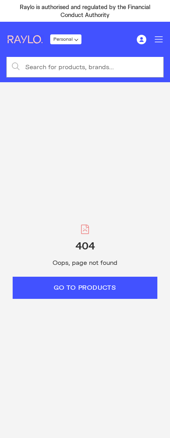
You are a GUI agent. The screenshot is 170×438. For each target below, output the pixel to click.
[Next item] (160, 11)
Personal (63, 39)
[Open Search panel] (124, 39)
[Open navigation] (159, 39)
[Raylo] (28, 39)
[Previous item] (9, 11)
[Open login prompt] (141, 39)
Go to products (85, 287)
